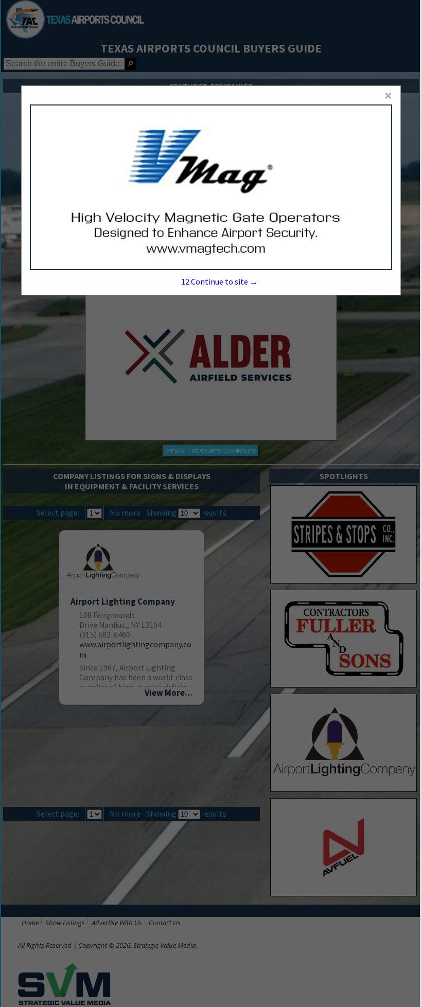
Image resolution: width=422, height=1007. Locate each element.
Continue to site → (219, 281)
